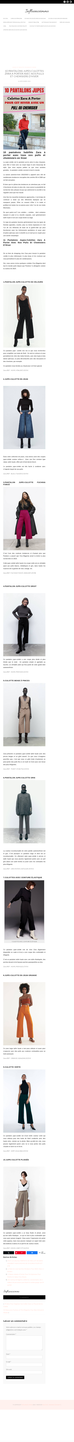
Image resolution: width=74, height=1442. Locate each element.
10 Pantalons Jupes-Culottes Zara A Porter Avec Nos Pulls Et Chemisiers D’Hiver (24, 74)
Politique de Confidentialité (18, 26)
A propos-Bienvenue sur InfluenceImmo (15, 29)
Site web (9, 1369)
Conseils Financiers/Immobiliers (57, 18)
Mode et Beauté (33, 22)
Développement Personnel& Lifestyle (14, 22)
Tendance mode (30, 67)
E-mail (8, 1362)
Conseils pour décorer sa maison (34, 18)
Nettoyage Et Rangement (49, 22)
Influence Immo (27, 1404)
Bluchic (45, 1404)
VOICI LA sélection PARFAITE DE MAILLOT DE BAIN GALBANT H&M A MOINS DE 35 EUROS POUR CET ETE (25, 1263)
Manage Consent (54, 1404)
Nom (8, 1354)
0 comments (24, 1297)
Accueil (5, 18)
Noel (4, 26)
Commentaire (11, 1334)
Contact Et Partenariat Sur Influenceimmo (43, 26)
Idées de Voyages (65, 22)
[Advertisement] (37, 47)
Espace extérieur (16, 18)
